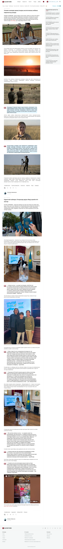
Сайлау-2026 (19, 512)
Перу (32, 185)
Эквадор (36, 185)
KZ (47, 1)
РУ (50, 1)
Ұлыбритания (7, 185)
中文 (54, 1)
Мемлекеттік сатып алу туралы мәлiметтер (32, 541)
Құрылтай (14, 512)
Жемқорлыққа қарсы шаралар (30, 539)
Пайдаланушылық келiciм (29, 533)
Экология (23, 185)
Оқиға (3, 533)
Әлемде (3, 541)
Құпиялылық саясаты (28, 535)
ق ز (56, 1)
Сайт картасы (49, 533)
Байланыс (48, 535)
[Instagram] (5, 188)
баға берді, (13, 20)
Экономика (4, 539)
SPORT (39, 1)
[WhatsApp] (7, 188)
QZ (49, 1)
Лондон (25, 512)
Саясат (3, 535)
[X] (16, 188)
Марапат (28, 185)
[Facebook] (13, 188)
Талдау (35, 1)
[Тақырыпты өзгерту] (44, 1)
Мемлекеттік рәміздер (29, 537)
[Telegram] (10, 188)
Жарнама (48, 537)
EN (52, 1)
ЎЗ (57, 1)
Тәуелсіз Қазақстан (15, 185)
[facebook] (50, 528)
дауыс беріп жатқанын (8, 506)
